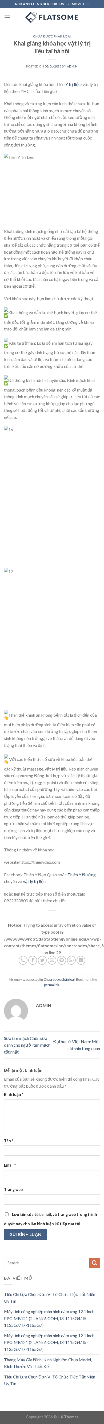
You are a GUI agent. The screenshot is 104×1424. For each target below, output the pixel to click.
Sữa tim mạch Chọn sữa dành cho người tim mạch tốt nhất (27, 1045)
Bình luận (13, 1094)
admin (72, 66)
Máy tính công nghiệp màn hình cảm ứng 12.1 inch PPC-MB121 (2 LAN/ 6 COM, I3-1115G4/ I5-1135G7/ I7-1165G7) (49, 1318)
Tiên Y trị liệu (68, 84)
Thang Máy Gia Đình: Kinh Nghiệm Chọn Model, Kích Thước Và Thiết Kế (48, 1363)
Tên (8, 1141)
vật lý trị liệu (56, 768)
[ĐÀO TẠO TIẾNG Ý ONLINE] (52, 17)
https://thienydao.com (39, 862)
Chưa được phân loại (52, 36)
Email (10, 1165)
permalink (51, 985)
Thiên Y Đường (81, 874)
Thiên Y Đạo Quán (40, 874)
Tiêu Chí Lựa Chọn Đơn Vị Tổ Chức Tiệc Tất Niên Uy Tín (49, 1298)
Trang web (13, 1189)
